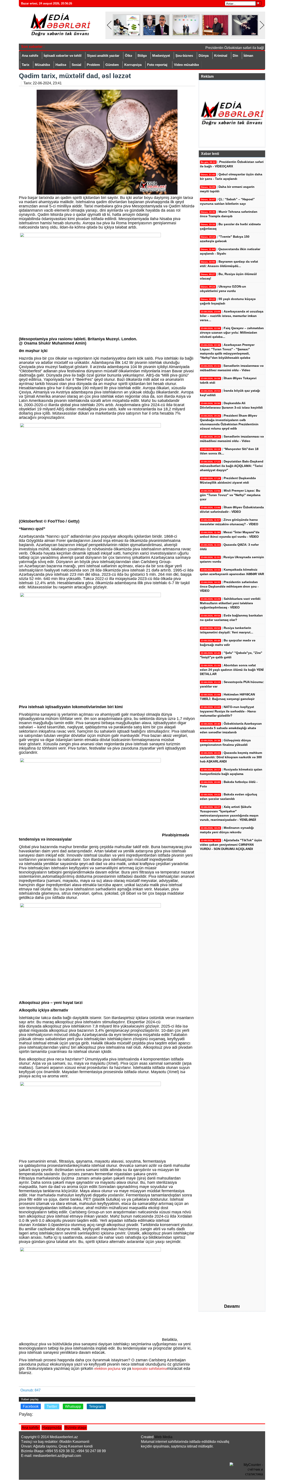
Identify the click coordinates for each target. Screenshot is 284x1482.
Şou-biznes (184, 55)
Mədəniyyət (161, 55)
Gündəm (112, 65)
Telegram (96, 1406)
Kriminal (220, 55)
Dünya (204, 55)
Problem (93, 65)
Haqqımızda (51, 1427)
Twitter (52, 1406)
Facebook (31, 1406)
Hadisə (60, 65)
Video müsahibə (186, 65)
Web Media (163, 1437)
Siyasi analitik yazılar (103, 55)
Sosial (76, 65)
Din (235, 55)
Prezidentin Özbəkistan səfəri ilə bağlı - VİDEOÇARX (239, 48)
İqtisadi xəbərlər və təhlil (62, 55)
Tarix (25, 65)
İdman (248, 55)
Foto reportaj (157, 65)
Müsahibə (42, 65)
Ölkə (128, 55)
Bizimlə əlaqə (75, 1427)
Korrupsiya (133, 65)
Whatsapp (73, 1406)
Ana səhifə (30, 55)
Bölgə (142, 55)
